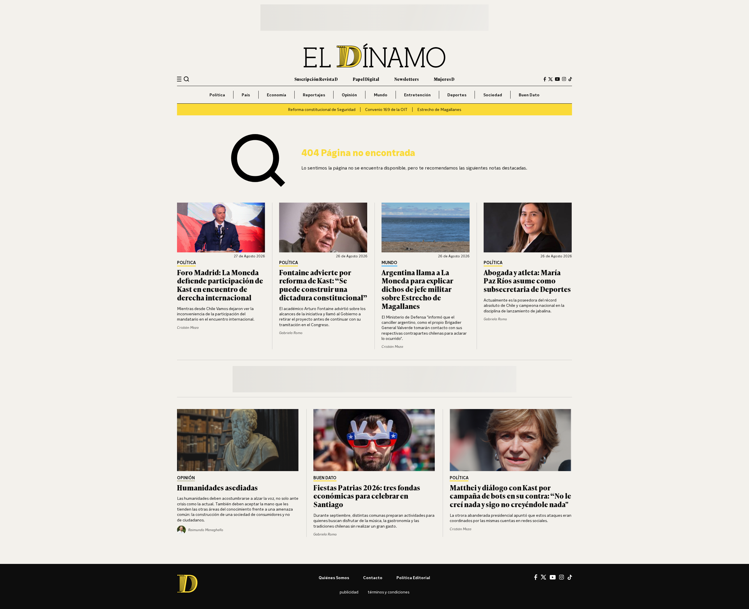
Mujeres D (444, 79)
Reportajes (314, 94)
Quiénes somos (334, 577)
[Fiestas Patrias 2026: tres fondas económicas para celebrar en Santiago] (374, 440)
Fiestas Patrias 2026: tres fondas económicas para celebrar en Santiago (366, 495)
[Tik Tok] (570, 577)
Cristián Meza (188, 327)
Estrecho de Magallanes (439, 109)
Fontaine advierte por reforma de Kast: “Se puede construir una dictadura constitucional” (323, 284)
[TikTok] (570, 79)
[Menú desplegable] (179, 79)
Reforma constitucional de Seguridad (321, 109)
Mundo (380, 94)
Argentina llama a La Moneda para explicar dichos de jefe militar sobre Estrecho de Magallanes (417, 289)
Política (217, 94)
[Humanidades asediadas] (238, 440)
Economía (276, 94)
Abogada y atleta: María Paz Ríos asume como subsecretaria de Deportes (527, 280)
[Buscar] (186, 79)
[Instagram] (564, 79)
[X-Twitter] (550, 79)
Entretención (417, 94)
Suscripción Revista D (316, 79)
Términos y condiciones (388, 591)
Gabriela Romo (291, 333)
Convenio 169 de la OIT (386, 109)
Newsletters (406, 79)
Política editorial (413, 577)
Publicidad (349, 591)
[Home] (374, 55)
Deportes (456, 94)
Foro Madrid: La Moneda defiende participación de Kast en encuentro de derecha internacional (220, 284)
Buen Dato (529, 94)
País (246, 94)
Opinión (349, 94)
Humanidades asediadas (217, 487)
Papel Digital (366, 79)
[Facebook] (545, 79)
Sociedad (492, 94)
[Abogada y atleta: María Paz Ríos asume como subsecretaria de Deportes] (528, 227)
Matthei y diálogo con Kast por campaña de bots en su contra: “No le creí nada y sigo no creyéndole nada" (510, 495)
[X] (543, 577)
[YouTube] (557, 79)
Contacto (372, 577)
